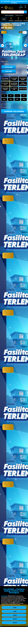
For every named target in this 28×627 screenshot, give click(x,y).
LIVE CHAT (15, 622)
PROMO (15, 607)
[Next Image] (25, 45)
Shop (2, 7)
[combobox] (12, 12)
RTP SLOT (15, 619)
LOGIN (14, 611)
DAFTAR (15, 615)
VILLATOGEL (4, 595)
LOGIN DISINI (8, 71)
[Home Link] (8, 7)
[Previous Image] (2, 45)
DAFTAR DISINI (8, 67)
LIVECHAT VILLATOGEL (14, 111)
